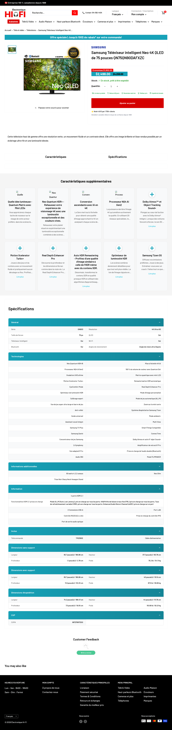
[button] (164, 13)
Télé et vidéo (18, 30)
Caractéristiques (55, 156)
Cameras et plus (105, 21)
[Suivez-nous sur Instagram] (85, 721)
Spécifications (117, 156)
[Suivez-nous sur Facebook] (80, 721)
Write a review (86, 653)
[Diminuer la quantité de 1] (104, 86)
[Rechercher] (75, 12)
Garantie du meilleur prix (92, 705)
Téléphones (140, 21)
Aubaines (13, 21)
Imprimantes (124, 21)
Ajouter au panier (127, 103)
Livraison (84, 687)
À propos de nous (50, 687)
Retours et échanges (90, 700)
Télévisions (31, 30)
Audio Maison (45, 21)
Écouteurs (88, 21)
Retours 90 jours (114, 93)
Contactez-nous (50, 692)
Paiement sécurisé (89, 692)
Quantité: (95, 86)
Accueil (8, 30)
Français (9, 716)
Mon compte (138, 14)
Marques (155, 21)
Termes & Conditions (90, 696)
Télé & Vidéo (28, 21)
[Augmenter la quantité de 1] (117, 86)
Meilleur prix (143, 93)
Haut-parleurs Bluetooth (68, 21)
